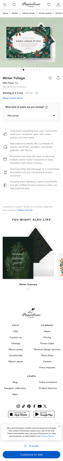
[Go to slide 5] (34, 70)
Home (5, 13)
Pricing (47, 337)
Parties (15, 13)
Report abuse (15, 361)
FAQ (15, 331)
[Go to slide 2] (26, 70)
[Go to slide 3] (29, 70)
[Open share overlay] (58, 78)
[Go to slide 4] (31, 70)
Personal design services (47, 349)
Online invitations (48, 382)
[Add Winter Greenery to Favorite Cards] (28, 290)
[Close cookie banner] (59, 427)
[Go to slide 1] (23, 70)
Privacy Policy (47, 436)
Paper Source (25, 210)
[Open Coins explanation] (36, 93)
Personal (13, 115)
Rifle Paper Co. (10, 83)
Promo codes (47, 343)
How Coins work (13, 98)
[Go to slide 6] (37, 70)
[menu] (4, 5)
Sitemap (15, 343)
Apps (15, 394)
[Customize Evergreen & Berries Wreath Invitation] (31, 42)
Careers (47, 361)
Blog (15, 382)
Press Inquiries (47, 367)
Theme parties (28, 13)
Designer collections (15, 388)
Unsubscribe (15, 355)
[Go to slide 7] (39, 70)
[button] (46, 107)
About (47, 331)
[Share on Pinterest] (29, 406)
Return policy (16, 349)
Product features (48, 388)
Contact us (16, 337)
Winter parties (45, 13)
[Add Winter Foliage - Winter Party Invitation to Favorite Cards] (50, 78)
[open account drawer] (58, 5)
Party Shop (47, 355)
